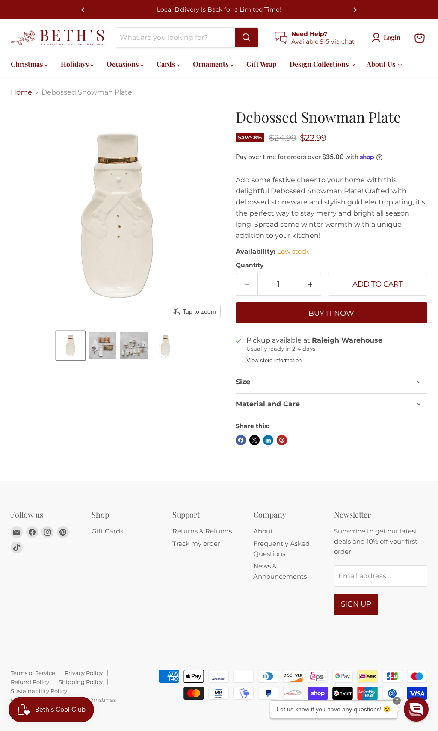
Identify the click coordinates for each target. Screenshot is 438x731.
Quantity (249, 265)
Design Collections (320, 63)
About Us (382, 63)
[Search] (246, 37)
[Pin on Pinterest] (282, 440)
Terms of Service (33, 672)
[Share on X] (254, 440)
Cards (167, 63)
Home (21, 92)
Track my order (196, 543)
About (263, 531)
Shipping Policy (81, 681)
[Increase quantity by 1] (310, 284)
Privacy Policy (84, 672)
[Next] (354, 9)
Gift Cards (107, 531)
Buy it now (331, 313)
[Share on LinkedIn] (268, 440)
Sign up (356, 604)
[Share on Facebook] (241, 440)
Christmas (27, 63)
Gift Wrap (261, 63)
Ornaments (211, 63)
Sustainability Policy (39, 690)
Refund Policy (30, 681)
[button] (70, 345)
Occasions (123, 63)
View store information (274, 361)
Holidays (75, 63)
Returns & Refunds (202, 531)
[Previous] (83, 9)
